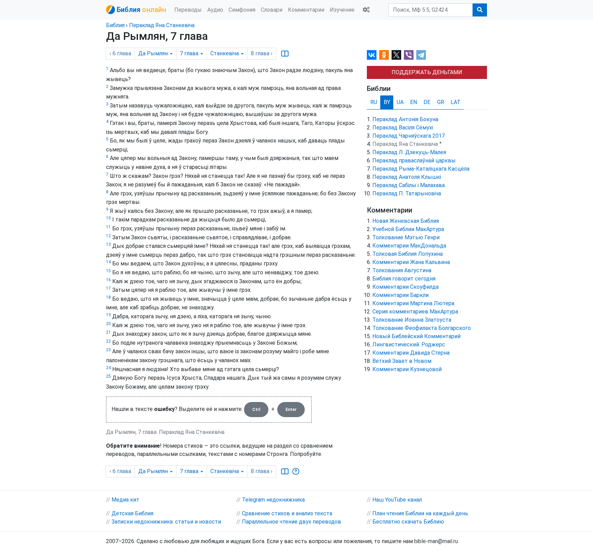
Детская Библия (132, 513)
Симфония (242, 10)
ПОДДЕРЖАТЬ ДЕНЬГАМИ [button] (427, 72)
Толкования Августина (401, 270)
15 (108, 270)
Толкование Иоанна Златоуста (411, 320)
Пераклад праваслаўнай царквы (414, 160)
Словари (271, 10)
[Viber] (409, 55)
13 (108, 244)
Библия (115, 25)
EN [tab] (413, 102)
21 (108, 332)
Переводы (188, 10)
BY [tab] (387, 102)
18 (108, 297)
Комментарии (306, 10)
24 (108, 367)
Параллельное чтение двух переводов (291, 521)
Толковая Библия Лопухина (407, 254)
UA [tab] (400, 102)
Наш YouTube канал (397, 499)
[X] (396, 55)
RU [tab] (373, 102)
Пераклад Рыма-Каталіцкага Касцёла (420, 168)
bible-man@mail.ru (436, 541)
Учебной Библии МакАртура (408, 229)
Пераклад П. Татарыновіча (406, 193)
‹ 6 (120, 53)
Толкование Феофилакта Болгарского (421, 328)
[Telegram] (421, 55)
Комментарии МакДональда (409, 245)
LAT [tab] (456, 102)
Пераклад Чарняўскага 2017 (408, 136)
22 (108, 341)
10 (108, 218)
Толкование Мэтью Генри (406, 237)
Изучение (342, 10)
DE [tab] (426, 102)
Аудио (215, 10)
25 (108, 376)
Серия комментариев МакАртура (415, 311)
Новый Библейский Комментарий (416, 336)
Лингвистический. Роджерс (408, 344)
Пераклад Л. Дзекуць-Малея (409, 152)
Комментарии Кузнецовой (407, 369)
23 (108, 349)
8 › (261, 53)
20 (108, 323)
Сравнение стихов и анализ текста (287, 513)
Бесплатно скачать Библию (408, 521)
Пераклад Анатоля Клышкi (406, 177)
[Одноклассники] (384, 55)
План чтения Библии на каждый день (420, 513)
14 (108, 262)
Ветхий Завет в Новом (401, 361)
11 (108, 227)
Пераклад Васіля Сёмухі (402, 127)
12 (108, 235)
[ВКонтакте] (371, 55)
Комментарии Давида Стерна (411, 352)
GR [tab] (440, 102)
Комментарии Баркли (400, 295)
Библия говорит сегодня (403, 278)
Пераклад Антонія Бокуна (405, 119)
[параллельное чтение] (284, 53)
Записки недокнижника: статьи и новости (166, 521)
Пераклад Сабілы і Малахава (408, 185)
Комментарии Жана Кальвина (411, 262)
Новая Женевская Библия (405, 221)
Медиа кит (125, 499)
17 (108, 288)
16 (108, 279)
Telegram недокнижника (273, 499)
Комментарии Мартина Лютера (413, 303)
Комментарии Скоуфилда (405, 287)
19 (108, 314)
